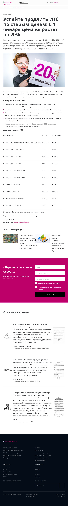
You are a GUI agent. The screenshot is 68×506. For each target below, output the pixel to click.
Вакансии (37, 474)
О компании (39, 464)
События (37, 467)
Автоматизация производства (42, 453)
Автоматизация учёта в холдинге (43, 455)
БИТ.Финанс (6, 467)
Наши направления (10, 448)
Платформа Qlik (7, 472)
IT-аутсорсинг (6, 458)
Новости (37, 472)
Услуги (37, 448)
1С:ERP (5, 469)
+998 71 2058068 (50, 2)
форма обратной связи (21, 222)
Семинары (37, 469)
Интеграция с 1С (39, 450)
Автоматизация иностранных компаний (13, 450)
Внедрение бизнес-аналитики (42, 458)
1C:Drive (5, 477)
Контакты (37, 477)
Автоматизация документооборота (12, 455)
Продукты (6, 464)
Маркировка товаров (40, 460)
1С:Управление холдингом (10, 474)
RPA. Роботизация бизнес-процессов (12, 453)
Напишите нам (56, 2)
